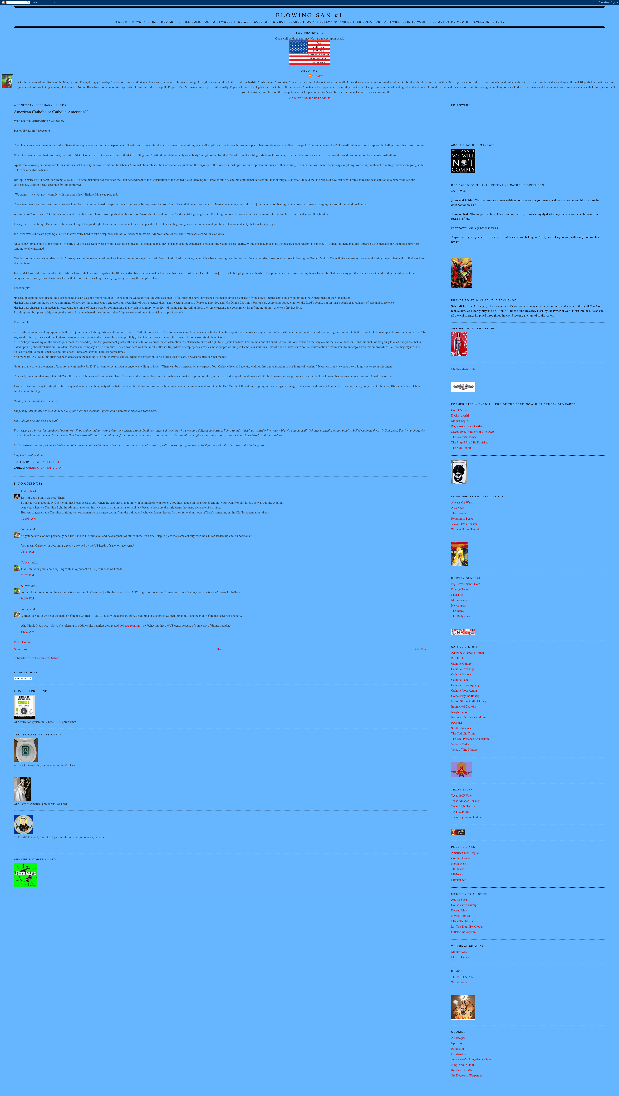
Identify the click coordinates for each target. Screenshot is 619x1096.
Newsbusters (459, 605)
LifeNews (457, 874)
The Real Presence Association (470, 739)
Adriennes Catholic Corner (467, 653)
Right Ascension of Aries (466, 426)
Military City (459, 952)
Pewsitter (456, 722)
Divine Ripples (460, 916)
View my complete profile (309, 98)
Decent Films (459, 910)
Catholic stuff (52, 468)
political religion (130, 625)
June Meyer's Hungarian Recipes (471, 1059)
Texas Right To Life (463, 806)
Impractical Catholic (463, 706)
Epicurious (458, 1043)
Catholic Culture (461, 663)
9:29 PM (27, 575)
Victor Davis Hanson (464, 524)
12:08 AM (29, 518)
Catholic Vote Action (464, 690)
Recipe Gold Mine (462, 1070)
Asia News (457, 508)
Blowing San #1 (309, 15)
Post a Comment (24, 642)
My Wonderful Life (463, 369)
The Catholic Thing (463, 733)
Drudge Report (460, 589)
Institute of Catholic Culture (468, 717)
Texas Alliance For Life (465, 801)
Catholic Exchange (462, 669)
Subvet (317, 76)
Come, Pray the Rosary (465, 696)
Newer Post (21, 649)
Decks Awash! (460, 415)
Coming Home (460, 858)
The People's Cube (462, 977)
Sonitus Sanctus (461, 728)
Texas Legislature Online (466, 817)
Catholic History (461, 674)
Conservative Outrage (464, 905)
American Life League (465, 853)
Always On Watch (462, 502)
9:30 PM (27, 598)
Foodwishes (458, 1054)
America (32, 468)
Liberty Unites (460, 957)
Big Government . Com (465, 584)
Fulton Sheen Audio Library (468, 701)
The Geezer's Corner (463, 437)
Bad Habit (457, 658)
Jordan (25, 529)
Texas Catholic (460, 811)
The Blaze (457, 611)
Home (220, 649)
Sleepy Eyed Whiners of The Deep (472, 431)
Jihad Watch (458, 513)
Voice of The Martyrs (464, 749)
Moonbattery (459, 600)
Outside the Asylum (463, 932)
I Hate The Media (462, 921)
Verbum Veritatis (461, 744)
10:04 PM (53, 462)
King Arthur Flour (462, 1065)
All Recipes (458, 1038)
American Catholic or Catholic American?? (51, 111)
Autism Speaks (460, 899)
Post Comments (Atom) (45, 658)
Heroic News (459, 863)
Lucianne (457, 595)
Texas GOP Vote (461, 795)
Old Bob (26, 491)
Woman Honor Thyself (465, 529)
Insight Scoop (459, 712)
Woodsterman (459, 982)
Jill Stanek (457, 869)
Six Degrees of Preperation (467, 1075)
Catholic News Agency (465, 685)
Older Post (420, 649)
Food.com (457, 1048)
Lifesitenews (458, 880)
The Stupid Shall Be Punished (470, 442)
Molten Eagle (459, 421)
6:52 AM (28, 631)
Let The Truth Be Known (467, 926)
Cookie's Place (460, 410)
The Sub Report (461, 448)
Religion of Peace (462, 518)
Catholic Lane (459, 680)
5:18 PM (27, 551)
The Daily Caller (461, 616)
